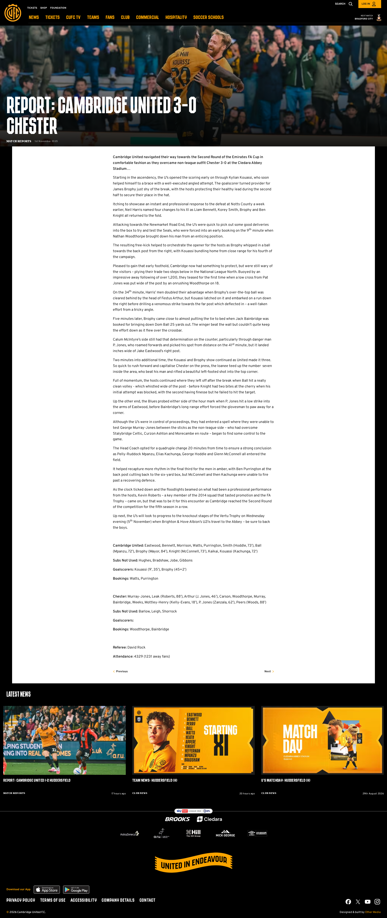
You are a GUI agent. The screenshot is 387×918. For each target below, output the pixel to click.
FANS (110, 18)
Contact (147, 900)
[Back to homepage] (13, 13)
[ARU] (161, 833)
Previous (122, 671)
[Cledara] (209, 819)
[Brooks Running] (177, 819)
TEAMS (93, 18)
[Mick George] (225, 833)
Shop (43, 8)
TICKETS (52, 18)
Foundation (58, 8)
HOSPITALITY (176, 18)
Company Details (118, 900)
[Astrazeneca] (129, 833)
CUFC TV (73, 18)
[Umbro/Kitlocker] (257, 833)
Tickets (32, 8)
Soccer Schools (208, 18)
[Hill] (193, 833)
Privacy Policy (20, 900)
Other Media (373, 912)
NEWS (34, 18)
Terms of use (53, 900)
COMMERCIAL (147, 18)
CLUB (125, 18)
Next (267, 671)
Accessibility (83, 900)
